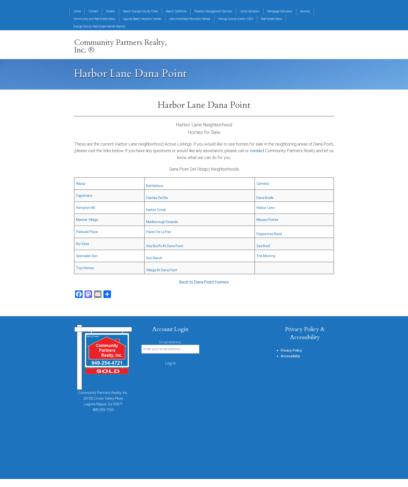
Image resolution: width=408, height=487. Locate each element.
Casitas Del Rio (157, 198)
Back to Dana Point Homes (204, 282)
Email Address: (170, 342)
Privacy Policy (291, 350)
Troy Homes (85, 268)
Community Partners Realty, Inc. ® (120, 46)
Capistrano (84, 196)
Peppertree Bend (269, 234)
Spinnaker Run (87, 256)
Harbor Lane (265, 208)
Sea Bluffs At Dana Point (164, 246)
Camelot (262, 183)
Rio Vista (82, 244)
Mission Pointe (267, 220)
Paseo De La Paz (158, 232)
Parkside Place (87, 232)
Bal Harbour (155, 186)
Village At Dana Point (161, 270)
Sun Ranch (154, 258)
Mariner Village (87, 220)
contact (257, 150)
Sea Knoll (263, 246)
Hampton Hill (85, 208)
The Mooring (265, 256)
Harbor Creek (156, 210)
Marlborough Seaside (162, 222)
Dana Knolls (265, 198)
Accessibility (290, 356)
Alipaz (80, 183)
